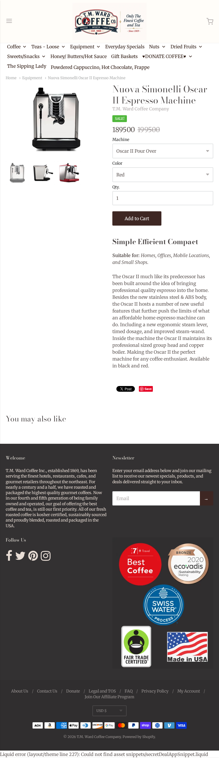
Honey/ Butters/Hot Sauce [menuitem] (78, 56)
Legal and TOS (102, 691)
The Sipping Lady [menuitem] (26, 66)
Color (117, 163)
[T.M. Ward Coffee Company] (109, 21)
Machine (120, 140)
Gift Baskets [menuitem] (124, 56)
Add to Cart (137, 218)
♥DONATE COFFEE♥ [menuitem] (164, 56)
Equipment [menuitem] (82, 46)
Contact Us (47, 691)
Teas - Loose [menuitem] (45, 46)
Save (148, 389)
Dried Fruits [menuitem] (183, 46)
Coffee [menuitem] (14, 46)
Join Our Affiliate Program (109, 696)
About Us (19, 691)
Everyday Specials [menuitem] (125, 46)
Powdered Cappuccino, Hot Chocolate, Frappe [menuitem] (100, 67)
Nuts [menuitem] (154, 46)
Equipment (32, 77)
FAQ (129, 691)
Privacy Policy (155, 691)
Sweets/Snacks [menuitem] (23, 56)
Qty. (116, 187)
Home (11, 77)
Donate (73, 691)
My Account (188, 691)
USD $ (101, 711)
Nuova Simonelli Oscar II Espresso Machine (86, 77)
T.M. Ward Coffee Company (140, 109)
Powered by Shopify (139, 737)
